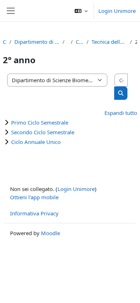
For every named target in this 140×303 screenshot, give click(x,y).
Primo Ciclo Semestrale (39, 122)
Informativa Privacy (34, 213)
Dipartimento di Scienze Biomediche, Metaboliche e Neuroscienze (36, 41)
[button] (81, 11)
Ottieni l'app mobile (34, 197)
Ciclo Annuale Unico (36, 141)
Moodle (50, 233)
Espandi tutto (120, 112)
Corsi (4, 41)
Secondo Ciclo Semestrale (42, 132)
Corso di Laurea (80, 41)
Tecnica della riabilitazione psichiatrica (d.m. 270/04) (109, 41)
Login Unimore (117, 10)
